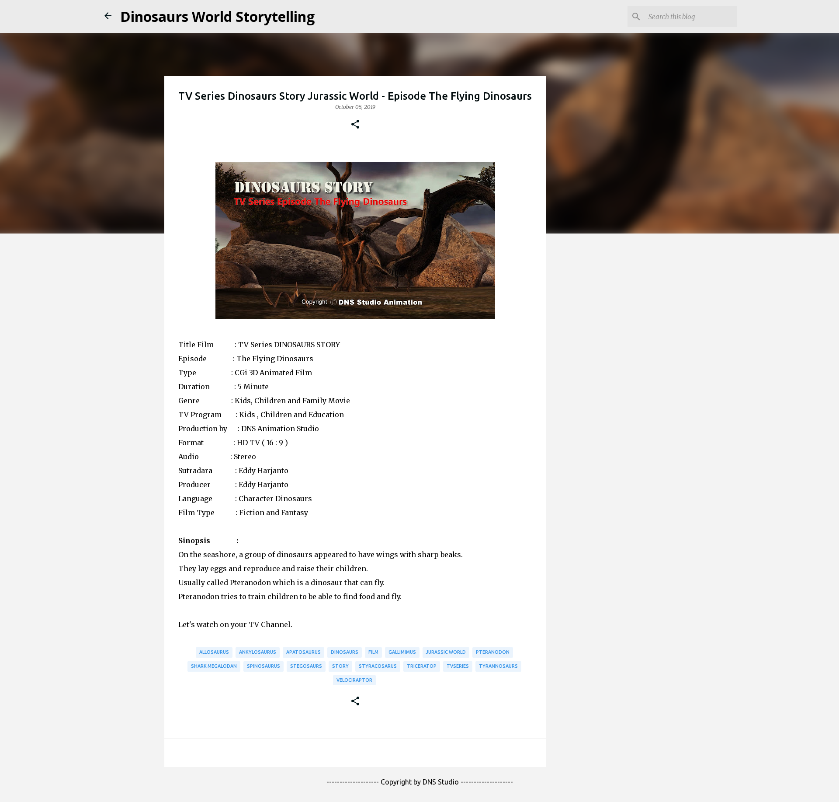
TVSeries (458, 666)
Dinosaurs (344, 652)
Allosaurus (214, 652)
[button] (355, 124)
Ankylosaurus (257, 652)
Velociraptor (354, 680)
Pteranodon (493, 652)
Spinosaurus (263, 666)
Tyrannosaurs (498, 666)
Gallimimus (402, 652)
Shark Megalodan (214, 666)
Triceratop (422, 666)
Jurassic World (446, 652)
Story (340, 666)
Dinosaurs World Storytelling (217, 16)
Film (373, 652)
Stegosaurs (306, 666)
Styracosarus (378, 666)
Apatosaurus (303, 652)
